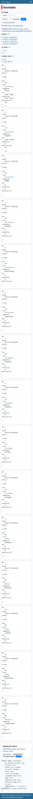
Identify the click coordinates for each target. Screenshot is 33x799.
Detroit (7, 539)
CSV (14, 26)
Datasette (12, 795)
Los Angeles (9, 358)
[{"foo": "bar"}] (7, 61)
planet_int (16, 29)
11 (5, 519)
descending (16, 19)
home (3, 2)
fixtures (8, 2)
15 (5, 700)
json (10, 26)
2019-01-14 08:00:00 (9, 37)
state (21, 29)
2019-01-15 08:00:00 (9, 39)
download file (17, 754)
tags (13, 31)
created (17, 31)
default (14, 749)
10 (5, 474)
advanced (19, 26)
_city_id (25, 29)
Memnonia (8, 719)
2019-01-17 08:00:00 (9, 41)
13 (5, 609)
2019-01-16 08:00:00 (9, 44)
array (18, 749)
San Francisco (9, 86)
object (11, 751)
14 (5, 655)
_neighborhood (6, 31)
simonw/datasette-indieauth (14, 797)
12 (5, 564)
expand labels (9, 756)
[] (3, 59)
